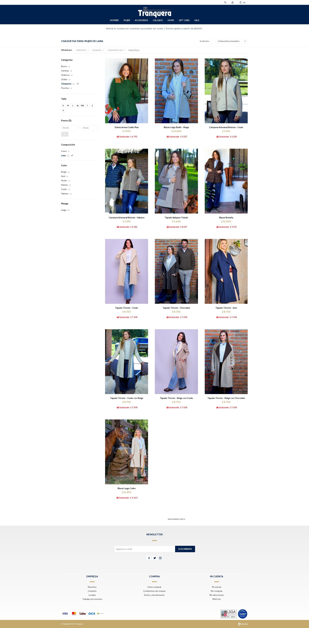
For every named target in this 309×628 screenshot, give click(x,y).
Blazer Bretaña (226, 217)
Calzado (158, 20)
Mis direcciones (216, 595)
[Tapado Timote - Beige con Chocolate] (226, 361)
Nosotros (92, 587)
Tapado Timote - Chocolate (176, 307)
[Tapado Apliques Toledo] (176, 181)
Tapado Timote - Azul (226, 307)
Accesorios (141, 20)
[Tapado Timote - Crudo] (126, 271)
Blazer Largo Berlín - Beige (176, 127)
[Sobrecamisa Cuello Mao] (126, 90)
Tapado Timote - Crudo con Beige (126, 398)
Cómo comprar (154, 587)
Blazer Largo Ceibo (127, 488)
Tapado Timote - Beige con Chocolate (226, 398)
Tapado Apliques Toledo (176, 217)
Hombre (114, 20)
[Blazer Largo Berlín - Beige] (176, 90)
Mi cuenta (216, 587)
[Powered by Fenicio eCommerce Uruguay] (243, 624)
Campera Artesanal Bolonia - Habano (127, 217)
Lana (115, 50)
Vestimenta (81, 50)
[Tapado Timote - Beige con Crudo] (176, 361)
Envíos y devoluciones (154, 595)
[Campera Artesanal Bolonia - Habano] (126, 181)
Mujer (127, 20)
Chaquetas (96, 50)
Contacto (92, 591)
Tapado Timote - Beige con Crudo (176, 398)
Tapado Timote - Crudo (126, 307)
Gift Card (184, 20)
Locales (92, 595)
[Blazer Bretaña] (226, 181)
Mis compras (216, 591)
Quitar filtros (133, 50)
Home (171, 20)
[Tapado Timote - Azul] (226, 271)
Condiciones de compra (154, 591)
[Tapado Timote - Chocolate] (176, 271)
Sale (196, 20)
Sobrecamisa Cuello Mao (127, 127)
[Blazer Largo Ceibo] (126, 451)
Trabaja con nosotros (92, 599)
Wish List (216, 599)
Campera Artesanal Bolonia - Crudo (226, 127)
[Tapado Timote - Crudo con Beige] (126, 361)
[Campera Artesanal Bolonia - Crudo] (226, 90)
